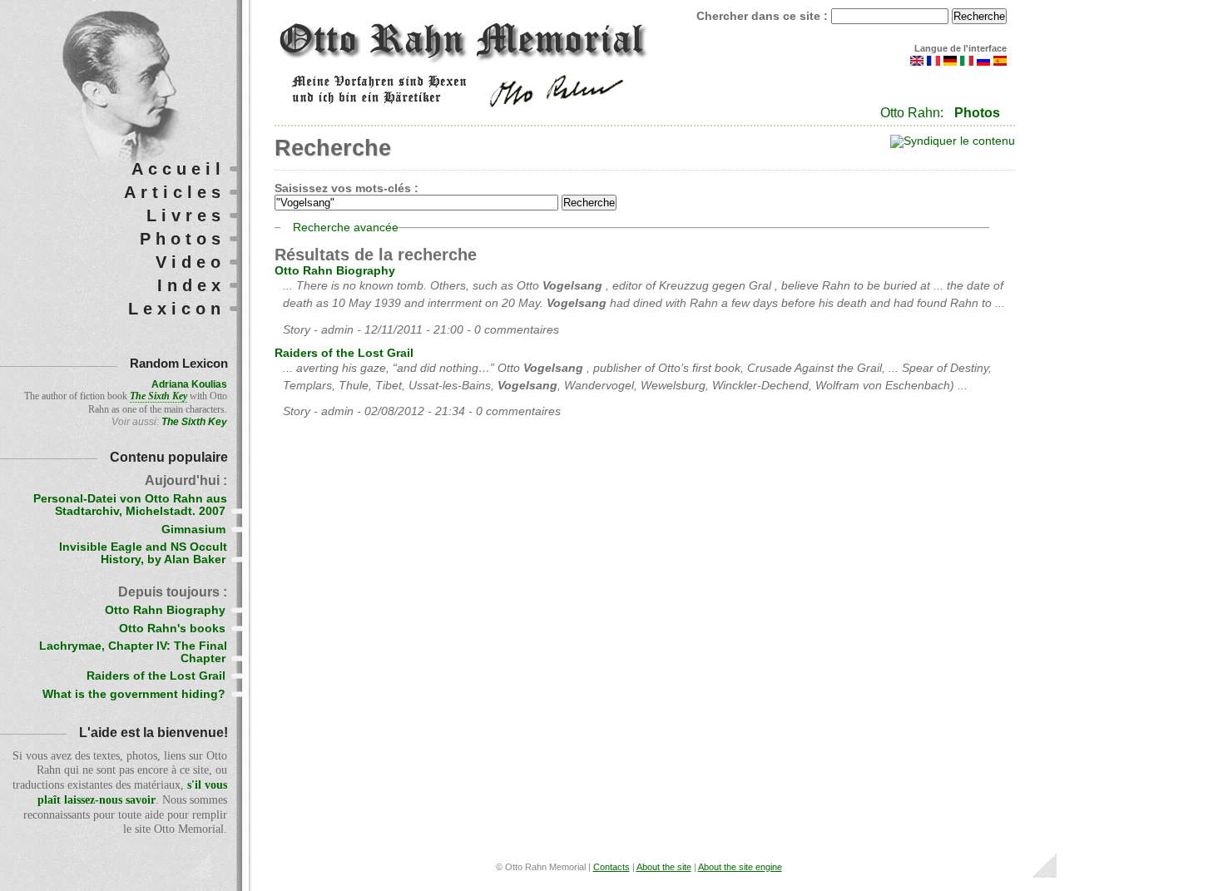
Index (191, 285)
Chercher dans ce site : (763, 16)
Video (190, 262)
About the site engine (740, 867)
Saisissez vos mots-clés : (346, 188)
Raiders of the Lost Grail (344, 353)
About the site (663, 867)
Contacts (611, 867)
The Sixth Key (194, 422)
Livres (185, 215)
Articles (174, 192)
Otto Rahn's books (172, 628)
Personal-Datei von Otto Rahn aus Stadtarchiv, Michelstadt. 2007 (130, 505)
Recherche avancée (346, 227)
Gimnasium (193, 529)
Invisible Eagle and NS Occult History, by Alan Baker (143, 553)
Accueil (178, 169)
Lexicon (176, 308)
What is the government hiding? (133, 694)
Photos (977, 113)
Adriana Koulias (189, 384)
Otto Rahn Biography (335, 271)
